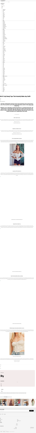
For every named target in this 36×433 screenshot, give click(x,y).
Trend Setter (4, 9)
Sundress (4, 39)
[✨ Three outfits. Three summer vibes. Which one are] (25, 402)
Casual (3, 53)
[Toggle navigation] (2, 8)
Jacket (3, 57)
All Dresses (4, 30)
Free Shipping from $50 (3, 0)
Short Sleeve (4, 79)
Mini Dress (4, 31)
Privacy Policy (7, 431)
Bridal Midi (4, 23)
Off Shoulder (4, 49)
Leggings (3, 73)
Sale (17, 421)
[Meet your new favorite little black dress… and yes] (3, 402)
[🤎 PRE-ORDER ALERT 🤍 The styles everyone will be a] (10, 402)
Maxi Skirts (4, 69)
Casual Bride (4, 27)
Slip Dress (4, 35)
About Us (17, 423)
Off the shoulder (4, 83)
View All (3, 61)
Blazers (3, 56)
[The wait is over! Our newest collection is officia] (32, 402)
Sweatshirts (4, 60)
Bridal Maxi (4, 21)
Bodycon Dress (4, 34)
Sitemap (1, 431)
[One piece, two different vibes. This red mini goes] (18, 402)
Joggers (3, 74)
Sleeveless (4, 78)
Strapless (4, 43)
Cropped (3, 70)
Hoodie (3, 17)
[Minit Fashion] (2, 5)
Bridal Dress (4, 36)
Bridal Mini (4, 22)
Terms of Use (4, 431)
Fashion (2, 391)
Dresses (3, 13)
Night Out (4, 52)
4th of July (31, 104)
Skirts (3, 18)
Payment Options (15, 428)
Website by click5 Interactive (11, 431)
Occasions (4, 10)
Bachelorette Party (5, 26)
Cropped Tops (4, 48)
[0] (2, 6)
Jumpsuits (4, 14)
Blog (3, 91)
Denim (3, 66)
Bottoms (4, 62)
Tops (3, 86)
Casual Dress (4, 40)
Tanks (3, 44)
